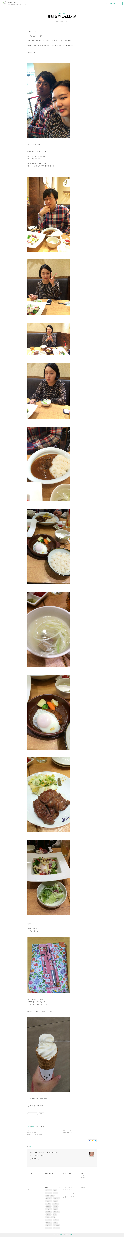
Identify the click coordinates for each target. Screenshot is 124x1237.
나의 (29, 1126)
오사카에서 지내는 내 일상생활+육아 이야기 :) (45, 1153)
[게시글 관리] (36, 1113)
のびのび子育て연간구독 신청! (34, 1134)
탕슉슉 (55, 1190)
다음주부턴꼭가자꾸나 (49, 1193)
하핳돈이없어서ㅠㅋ (57, 1211)
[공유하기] (34, 1113)
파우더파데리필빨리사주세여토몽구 (49, 1209)
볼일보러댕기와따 (49, 1220)
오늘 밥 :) (29, 1130)
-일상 (32, 1126)
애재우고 (53, 1217)
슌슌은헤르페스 (49, 1211)
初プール (56, 1193)
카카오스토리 (92, 1140)
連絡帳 (47, 1217)
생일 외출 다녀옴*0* (62, 17)
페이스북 (89, 1140)
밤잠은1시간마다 (49, 1225)
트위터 (95, 1140)
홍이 (28, 1189)
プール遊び (55, 1206)
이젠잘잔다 (56, 1220)
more (59, 1187)
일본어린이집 (48, 1206)
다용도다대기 (48, 1214)
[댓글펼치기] (30, 1146)
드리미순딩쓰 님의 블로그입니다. (38, 1155)
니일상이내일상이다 (49, 1198)
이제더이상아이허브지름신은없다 (49, 1228)
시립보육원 (48, 1203)
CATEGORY (113, 3)
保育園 (54, 1214)
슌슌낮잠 (55, 1209)
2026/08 (69, 1187)
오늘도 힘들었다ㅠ (67, 1132)
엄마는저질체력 (57, 1225)
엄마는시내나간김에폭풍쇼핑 (49, 1222)
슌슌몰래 (55, 1201)
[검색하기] (106, 3)
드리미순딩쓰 (11, 2)
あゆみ (52, 1195)
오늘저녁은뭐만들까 (49, 1201)
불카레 (47, 1195)
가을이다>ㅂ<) (30, 1132)
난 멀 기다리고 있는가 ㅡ (68, 1130)
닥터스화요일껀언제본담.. (57, 1228)
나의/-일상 (62, 13)
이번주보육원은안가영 (49, 1190)
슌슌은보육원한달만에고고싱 (56, 1203)
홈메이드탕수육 (57, 1198)
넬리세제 (55, 1222)
